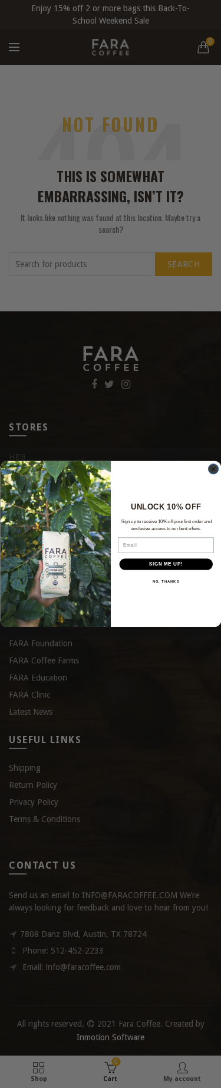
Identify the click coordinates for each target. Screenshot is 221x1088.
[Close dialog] (213, 469)
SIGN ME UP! (166, 564)
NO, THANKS (165, 582)
